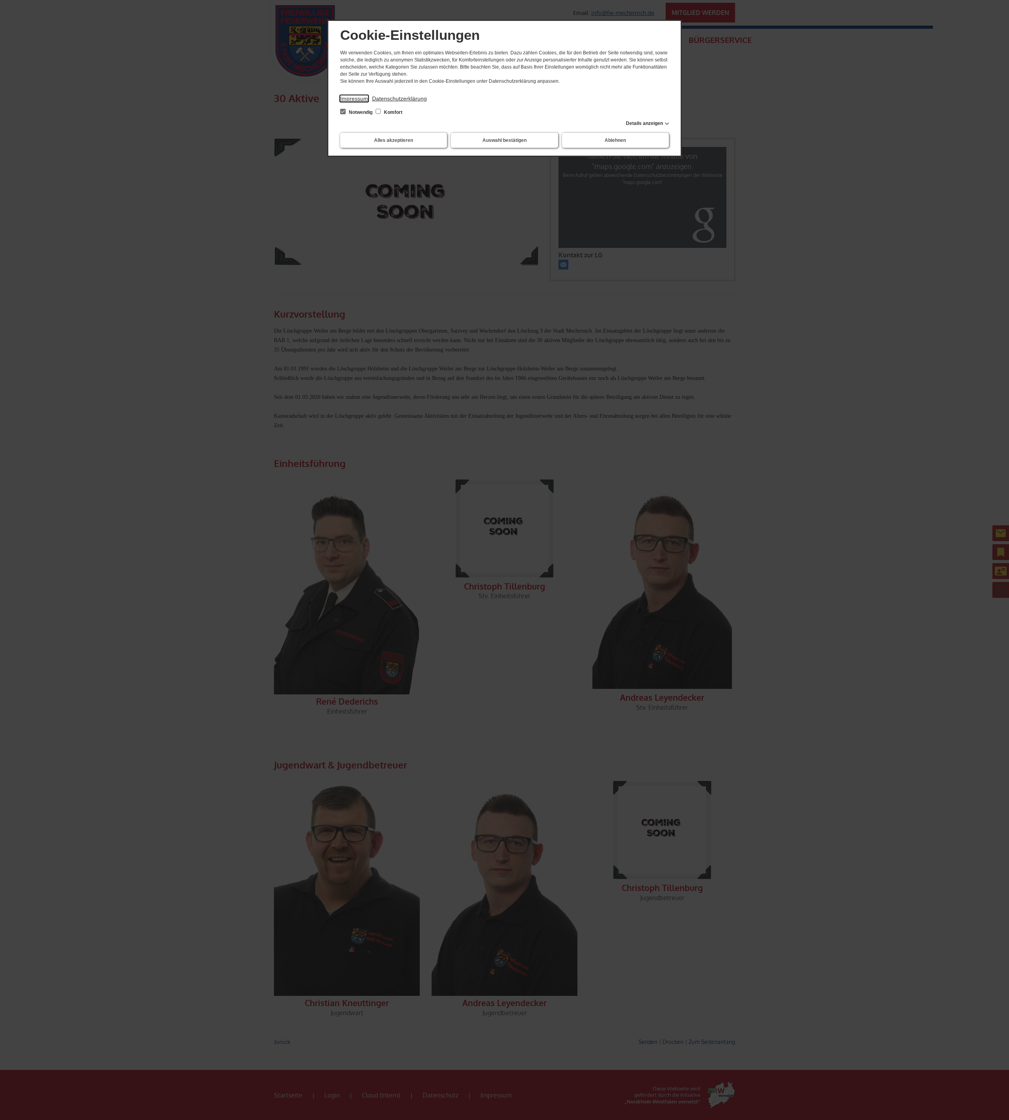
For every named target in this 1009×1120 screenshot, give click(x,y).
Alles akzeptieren (393, 140)
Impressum (354, 98)
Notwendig (361, 112)
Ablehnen (615, 140)
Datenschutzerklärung (399, 98)
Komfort (392, 112)
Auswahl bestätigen (504, 140)
